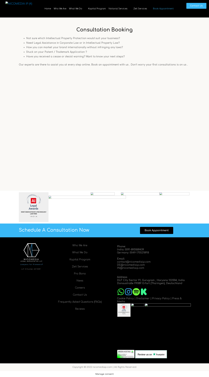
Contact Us (80, 294)
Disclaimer (143, 298)
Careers (80, 287)
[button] (77, 8)
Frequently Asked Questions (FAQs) (80, 301)
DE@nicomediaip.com (131, 265)
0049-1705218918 (139, 252)
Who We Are (60, 9)
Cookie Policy (125, 298)
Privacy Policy (161, 298)
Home (48, 9)
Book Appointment (163, 9)
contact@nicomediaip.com (134, 261)
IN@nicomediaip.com (130, 268)
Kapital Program (97, 9)
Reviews (80, 309)
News (80, 280)
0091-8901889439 (134, 249)
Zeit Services (140, 9)
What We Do (75, 9)
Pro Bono (80, 273)
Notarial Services (118, 9)
